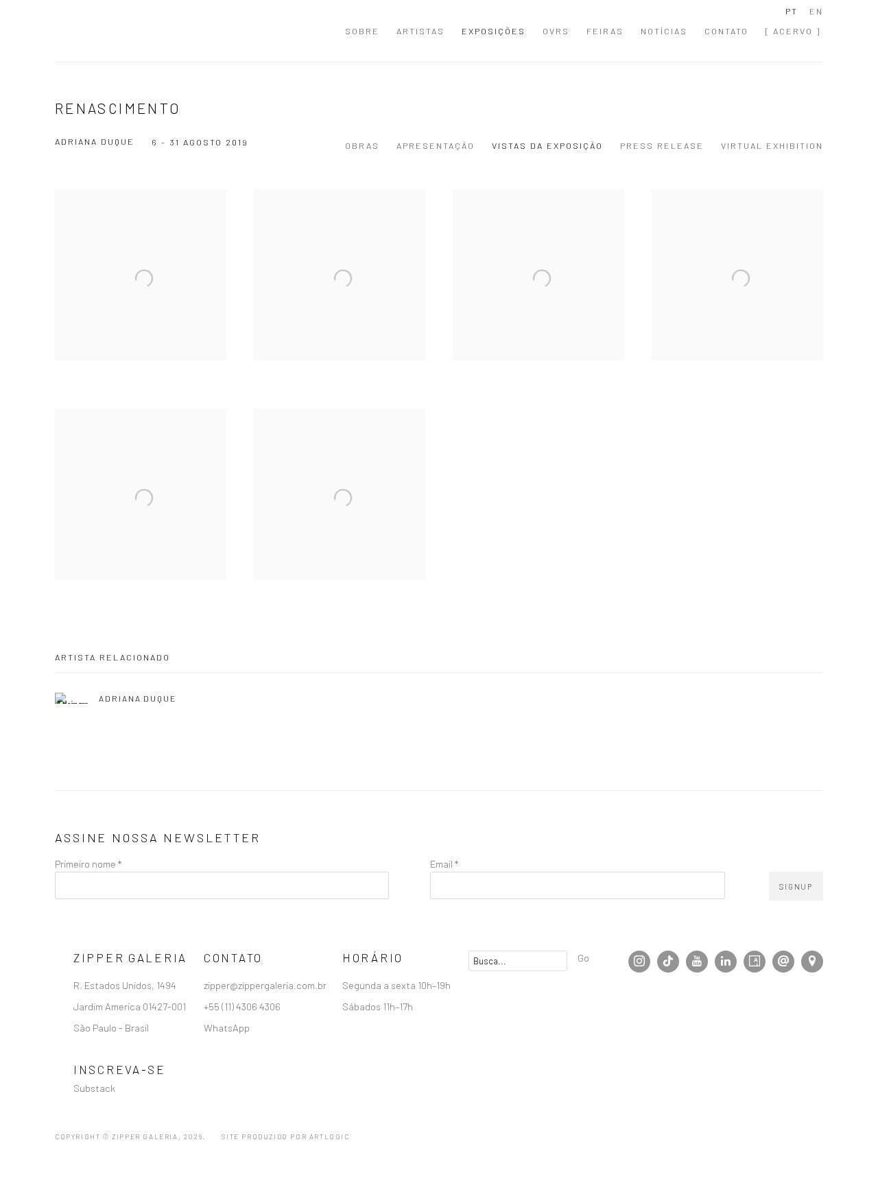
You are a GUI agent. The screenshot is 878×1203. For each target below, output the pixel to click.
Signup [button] (315, 702)
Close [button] (593, 573)
